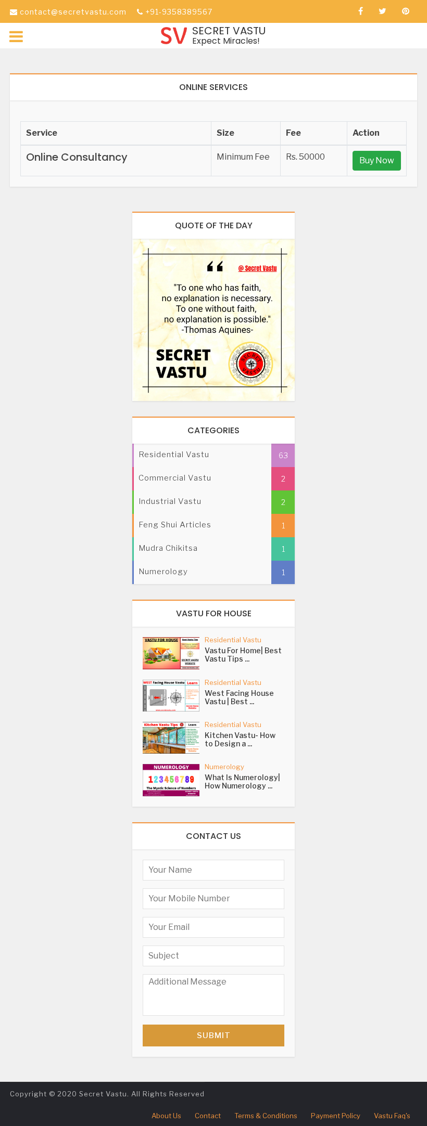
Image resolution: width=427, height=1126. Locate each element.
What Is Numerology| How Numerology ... (242, 781)
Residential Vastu (233, 640)
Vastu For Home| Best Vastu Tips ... (243, 654)
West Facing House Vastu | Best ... (239, 697)
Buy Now (376, 160)
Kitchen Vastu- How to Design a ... (240, 739)
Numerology (224, 766)
